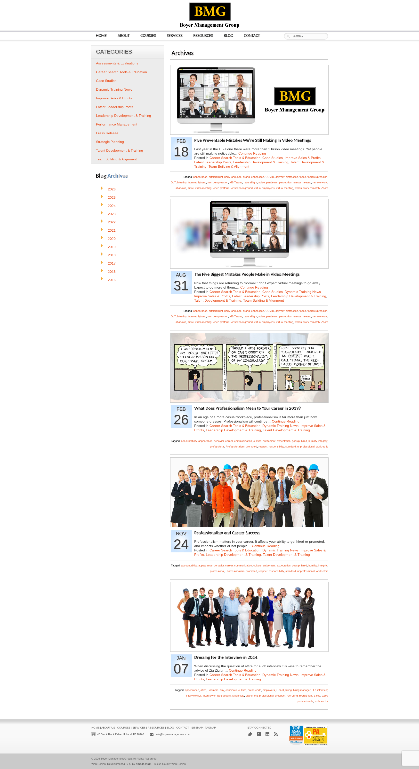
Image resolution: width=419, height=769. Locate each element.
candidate (231, 690)
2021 (112, 230)
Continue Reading (252, 153)
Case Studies (272, 158)
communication (243, 440)
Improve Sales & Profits (303, 158)
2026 (112, 189)
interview (322, 690)
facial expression (317, 176)
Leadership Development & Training (260, 162)
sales (317, 695)
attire (203, 690)
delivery (279, 176)
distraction (292, 176)
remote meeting (302, 182)
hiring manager (301, 690)
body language (233, 176)
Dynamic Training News (303, 292)
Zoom (324, 188)
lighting (202, 182)
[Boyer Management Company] (209, 27)
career (229, 440)
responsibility (276, 446)
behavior (219, 440)
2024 (112, 206)
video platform (221, 188)
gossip (296, 440)
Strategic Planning (110, 142)
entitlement (269, 440)
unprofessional (305, 446)
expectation (283, 440)
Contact (252, 36)
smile (191, 188)
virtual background (242, 188)
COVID (270, 176)
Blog (228, 36)
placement (252, 695)
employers (269, 690)
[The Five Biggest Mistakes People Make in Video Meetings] (249, 267)
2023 (112, 214)
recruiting (292, 695)
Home (101, 36)
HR (314, 690)
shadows (181, 188)
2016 (112, 272)
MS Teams (236, 182)
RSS (276, 734)
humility (312, 440)
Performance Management (116, 124)
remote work (320, 182)
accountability (189, 440)
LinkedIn (267, 734)
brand (246, 176)
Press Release (107, 133)
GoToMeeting (178, 182)
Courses (148, 36)
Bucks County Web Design (170, 763)
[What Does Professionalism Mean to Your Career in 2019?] (249, 401)
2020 (112, 239)
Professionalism (235, 446)
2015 (112, 280)
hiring (288, 690)
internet (192, 182)
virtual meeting (284, 188)
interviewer (209, 695)
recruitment (306, 695)
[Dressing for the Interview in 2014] (249, 650)
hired (304, 440)
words (298, 188)
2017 (112, 263)
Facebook (259, 734)
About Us (108, 727)
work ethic (322, 446)
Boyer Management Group (116, 758)
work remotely (311, 188)
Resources (203, 36)
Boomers (213, 690)
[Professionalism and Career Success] (249, 526)
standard (290, 446)
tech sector (321, 701)
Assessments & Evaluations (117, 63)
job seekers (224, 695)
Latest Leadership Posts (212, 162)
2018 (112, 255)
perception (285, 182)
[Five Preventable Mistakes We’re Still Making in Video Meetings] (249, 133)
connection (257, 176)
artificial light (216, 176)
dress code (254, 690)
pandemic (272, 182)
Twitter (249, 734)
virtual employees (264, 188)
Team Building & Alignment (229, 166)
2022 (112, 222)
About (123, 36)
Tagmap (210, 727)
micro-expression (218, 182)
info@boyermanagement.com (173, 734)
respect (262, 446)
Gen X (280, 690)
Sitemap (197, 727)
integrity (322, 440)
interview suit (193, 695)
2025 (112, 197)
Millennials (238, 695)
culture (257, 440)
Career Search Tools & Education (235, 158)
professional (217, 446)
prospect (280, 695)
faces (302, 176)
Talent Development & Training (217, 300)
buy (222, 690)
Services (174, 36)
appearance (200, 176)
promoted (251, 446)
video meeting (203, 188)
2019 (112, 247)
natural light (250, 182)
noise (261, 182)
